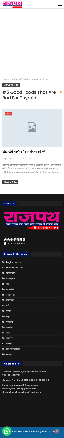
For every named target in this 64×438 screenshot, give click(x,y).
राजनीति (9, 327)
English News (13, 262)
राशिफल (9, 338)
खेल (7, 283)
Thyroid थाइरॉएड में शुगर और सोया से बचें (23, 151)
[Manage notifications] (56, 431)
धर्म (7, 305)
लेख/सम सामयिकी (13, 349)
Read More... (10, 182)
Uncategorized (14, 267)
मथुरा (8, 316)
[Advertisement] (32, 43)
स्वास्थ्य (9, 113)
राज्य (8, 332)
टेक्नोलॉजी (10, 289)
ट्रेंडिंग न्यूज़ (10, 294)
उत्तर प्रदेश (10, 278)
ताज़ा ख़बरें (10, 300)
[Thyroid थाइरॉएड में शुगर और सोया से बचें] (32, 128)
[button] (6, 431)
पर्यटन (8, 311)
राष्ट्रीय (9, 343)
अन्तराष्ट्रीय (10, 272)
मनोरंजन (9, 321)
